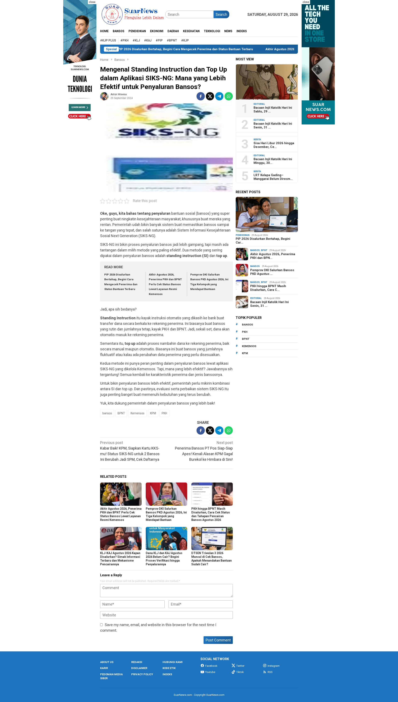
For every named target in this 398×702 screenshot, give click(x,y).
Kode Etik (169, 668)
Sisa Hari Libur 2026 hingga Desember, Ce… (274, 145)
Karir (104, 668)
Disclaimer (139, 668)
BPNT (121, 413)
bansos (107, 413)
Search (221, 14)
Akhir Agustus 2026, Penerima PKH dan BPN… (272, 256)
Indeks (167, 674)
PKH (164, 413)
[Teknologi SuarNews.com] (79, 62)
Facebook (211, 665)
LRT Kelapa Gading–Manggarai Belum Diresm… (273, 177)
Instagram (274, 665)
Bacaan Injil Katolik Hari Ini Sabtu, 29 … (273, 109)
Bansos (255, 250)
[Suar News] (132, 14)
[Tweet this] (210, 96)
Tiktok (240, 672)
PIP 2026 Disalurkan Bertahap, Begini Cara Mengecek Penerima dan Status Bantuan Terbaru (162, 49)
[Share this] (201, 96)
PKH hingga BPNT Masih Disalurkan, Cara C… (268, 288)
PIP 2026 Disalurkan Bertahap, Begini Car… (263, 240)
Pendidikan (242, 235)
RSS (270, 672)
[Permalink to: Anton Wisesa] (104, 96)
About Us (106, 662)
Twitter (240, 665)
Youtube (210, 672)
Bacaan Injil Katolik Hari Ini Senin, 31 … (273, 125)
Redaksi (136, 662)
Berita (257, 139)
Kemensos (137, 413)
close (92, 2)
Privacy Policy (142, 674)
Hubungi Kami (173, 662)
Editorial (259, 104)
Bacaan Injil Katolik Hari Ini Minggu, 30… (273, 161)
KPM (153, 413)
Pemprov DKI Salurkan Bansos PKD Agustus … (272, 272)
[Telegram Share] (219, 96)
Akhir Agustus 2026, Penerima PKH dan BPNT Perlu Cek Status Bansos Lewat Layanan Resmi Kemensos (165, 284)
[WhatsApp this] (228, 96)
